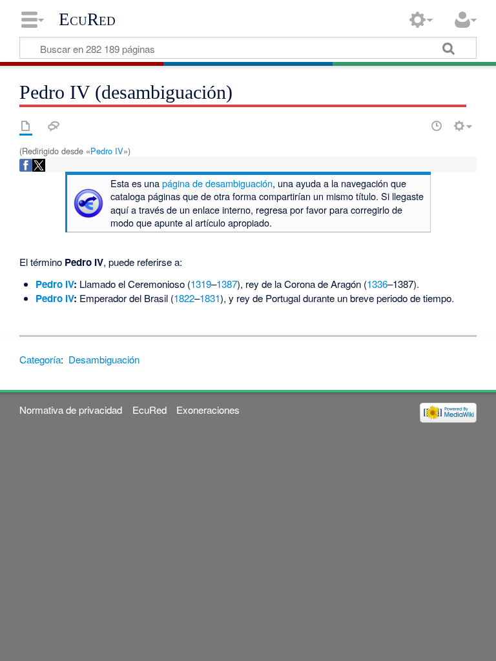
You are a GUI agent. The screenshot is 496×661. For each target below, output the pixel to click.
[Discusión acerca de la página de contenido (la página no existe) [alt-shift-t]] (53, 125)
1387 (226, 283)
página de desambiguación (217, 183)
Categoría (40, 359)
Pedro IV (106, 151)
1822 (184, 298)
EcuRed (87, 19)
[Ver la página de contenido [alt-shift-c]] (25, 125)
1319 (201, 283)
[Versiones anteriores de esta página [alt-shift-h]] (436, 125)
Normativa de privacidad (70, 409)
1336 (377, 283)
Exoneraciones (208, 409)
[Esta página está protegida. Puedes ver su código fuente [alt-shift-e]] (414, 125)
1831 (210, 298)
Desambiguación (104, 359)
